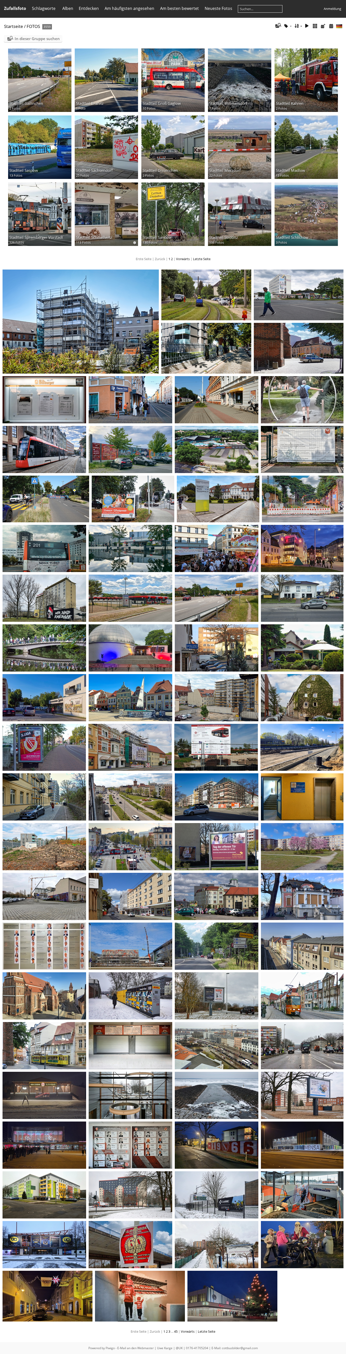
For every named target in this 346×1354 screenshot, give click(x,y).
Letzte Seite (201, 259)
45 (176, 1331)
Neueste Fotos (218, 8)
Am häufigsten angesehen (129, 8)
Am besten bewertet (179, 8)
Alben (67, 8)
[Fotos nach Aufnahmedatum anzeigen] (331, 26)
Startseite (13, 26)
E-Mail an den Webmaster (135, 1348)
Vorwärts (183, 259)
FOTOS (33, 26)
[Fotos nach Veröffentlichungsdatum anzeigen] (323, 26)
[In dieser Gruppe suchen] (277, 26)
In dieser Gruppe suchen (37, 38)
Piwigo (110, 1348)
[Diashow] (307, 26)
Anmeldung (332, 8)
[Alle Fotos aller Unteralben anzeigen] (315, 26)
